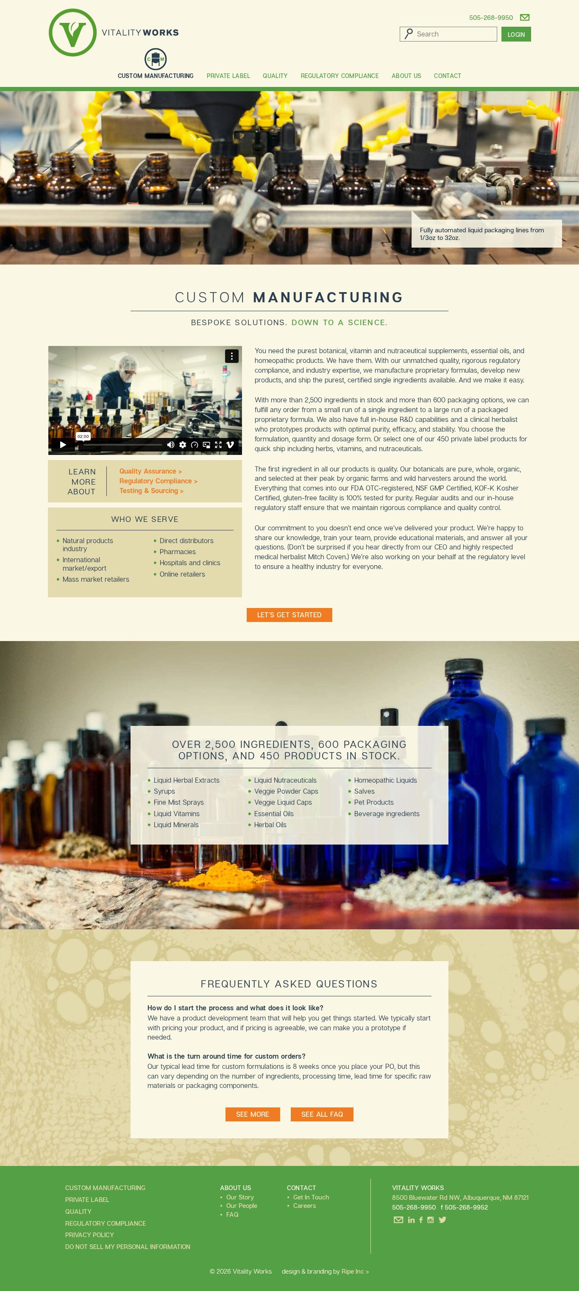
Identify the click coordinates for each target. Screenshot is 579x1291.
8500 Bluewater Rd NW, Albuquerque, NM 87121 (460, 1197)
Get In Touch (311, 1197)
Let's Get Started (289, 615)
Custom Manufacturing (156, 75)
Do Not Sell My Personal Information (127, 1246)
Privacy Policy (89, 1234)
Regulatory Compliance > (159, 481)
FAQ (232, 1214)
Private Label (229, 75)
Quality (275, 75)
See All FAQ (322, 1114)
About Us (406, 75)
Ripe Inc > (355, 1271)
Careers (304, 1205)
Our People (241, 1205)
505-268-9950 (491, 16)
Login (516, 34)
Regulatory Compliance (340, 75)
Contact (447, 75)
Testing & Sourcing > (152, 490)
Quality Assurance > (151, 471)
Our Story (240, 1197)
